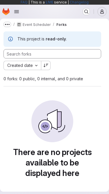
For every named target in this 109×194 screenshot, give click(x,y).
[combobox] (22, 65)
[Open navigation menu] (16, 11)
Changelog (79, 2)
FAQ (24, 2)
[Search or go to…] (86, 11)
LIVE (49, 2)
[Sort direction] (46, 65)
